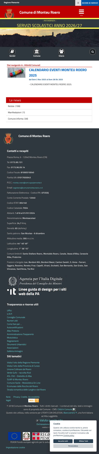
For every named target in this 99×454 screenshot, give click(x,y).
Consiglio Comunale (16, 317)
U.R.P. (9, 314)
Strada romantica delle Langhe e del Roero (26, 389)
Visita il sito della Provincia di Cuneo (23, 366)
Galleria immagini (15, 351)
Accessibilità (33, 396)
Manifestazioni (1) (16, 112)
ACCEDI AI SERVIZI (90, 2)
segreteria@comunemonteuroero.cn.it (28, 187)
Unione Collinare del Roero (19, 369)
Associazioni (12, 347)
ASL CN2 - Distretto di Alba (19, 376)
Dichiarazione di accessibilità (50, 424)
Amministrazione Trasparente (20, 334)
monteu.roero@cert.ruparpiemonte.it (27, 182)
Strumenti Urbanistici (16, 344)
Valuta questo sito (51, 420)
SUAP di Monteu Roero (17, 379)
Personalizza (73, 446)
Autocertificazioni (15, 327)
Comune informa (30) (17, 118)
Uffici (9, 310)
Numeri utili (12, 320)
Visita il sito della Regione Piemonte (23, 362)
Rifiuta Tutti (83, 441)
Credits (24, 396)
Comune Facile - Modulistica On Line (23, 382)
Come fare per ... (14, 324)
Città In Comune (65, 409)
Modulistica (12, 337)
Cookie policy (68, 435)
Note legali (8, 398)
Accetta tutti (63, 441)
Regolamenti (13, 341)
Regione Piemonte (11, 2)
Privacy (16, 396)
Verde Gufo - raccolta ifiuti (19, 372)
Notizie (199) (13, 106)
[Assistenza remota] (74, 409)
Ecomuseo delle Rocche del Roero (22, 386)
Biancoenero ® (70, 412)
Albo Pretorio (13, 330)
